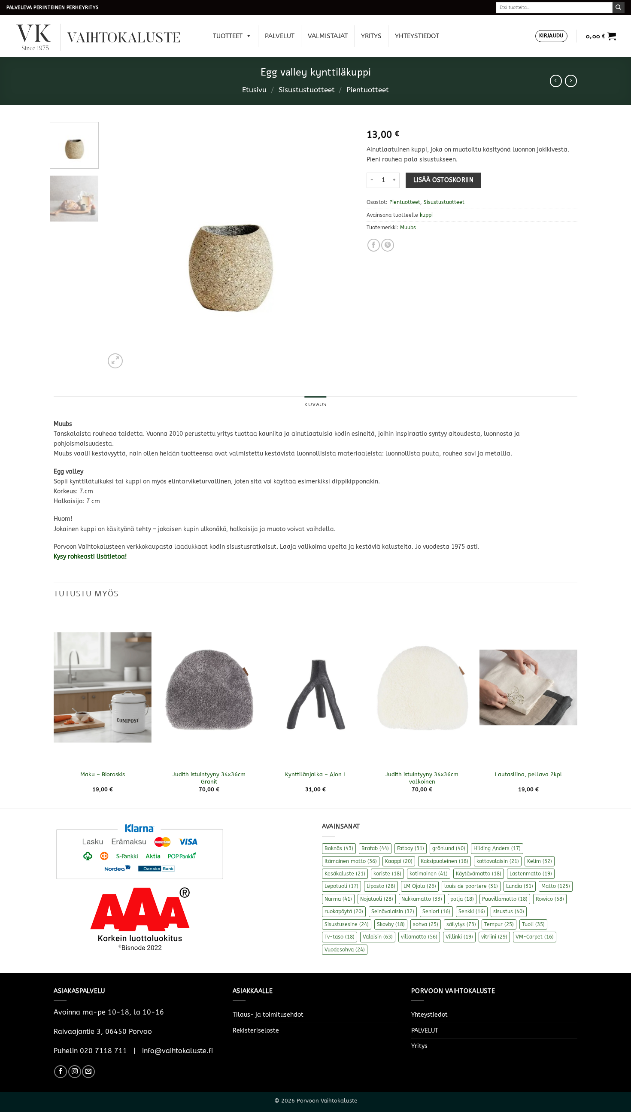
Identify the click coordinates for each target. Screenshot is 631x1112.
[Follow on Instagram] (74, 1071)
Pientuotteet (367, 90)
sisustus (508, 911)
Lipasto (381, 886)
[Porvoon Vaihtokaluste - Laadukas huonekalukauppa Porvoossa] (104, 36)
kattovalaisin (497, 861)
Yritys (371, 36)
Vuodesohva (345, 950)
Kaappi (399, 861)
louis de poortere (471, 886)
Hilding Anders (497, 848)
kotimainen (429, 874)
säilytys (461, 924)
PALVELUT (279, 36)
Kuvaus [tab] (315, 404)
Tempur (499, 924)
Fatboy (410, 848)
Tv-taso (340, 937)
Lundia (519, 886)
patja (462, 899)
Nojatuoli (376, 899)
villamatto (419, 937)
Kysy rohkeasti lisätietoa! (91, 556)
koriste (387, 874)
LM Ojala (419, 886)
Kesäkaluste (345, 874)
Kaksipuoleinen (444, 861)
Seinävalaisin (392, 911)
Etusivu (254, 90)
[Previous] (120, 246)
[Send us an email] (88, 1071)
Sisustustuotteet (307, 90)
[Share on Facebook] (373, 245)
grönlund (448, 848)
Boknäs (339, 848)
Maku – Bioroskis (102, 774)
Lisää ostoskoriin (443, 180)
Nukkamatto (421, 899)
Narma (338, 899)
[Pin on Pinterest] (387, 245)
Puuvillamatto (505, 899)
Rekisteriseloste (256, 1030)
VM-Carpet (535, 937)
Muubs (408, 228)
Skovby (391, 924)
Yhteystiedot (417, 36)
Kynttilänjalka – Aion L (315, 774)
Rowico (550, 899)
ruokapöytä (344, 911)
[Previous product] (571, 81)
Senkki (471, 911)
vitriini (494, 937)
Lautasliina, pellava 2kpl (528, 774)
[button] (551, 36)
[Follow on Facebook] (60, 1071)
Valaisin (378, 937)
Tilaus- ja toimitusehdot (268, 1014)
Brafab (375, 848)
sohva (425, 924)
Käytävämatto (478, 874)
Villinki (459, 937)
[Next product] (556, 81)
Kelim (539, 861)
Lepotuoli (341, 886)
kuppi (426, 215)
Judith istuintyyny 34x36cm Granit (209, 778)
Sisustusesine (347, 924)
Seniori (436, 911)
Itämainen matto (351, 861)
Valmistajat (328, 36)
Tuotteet (228, 36)
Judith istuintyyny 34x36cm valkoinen (421, 778)
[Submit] (619, 7)
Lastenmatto (531, 874)
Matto (555, 886)
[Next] (338, 246)
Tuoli (533, 924)
